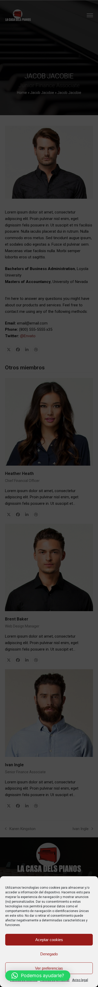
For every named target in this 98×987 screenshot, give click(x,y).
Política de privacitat (55, 980)
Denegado (49, 954)
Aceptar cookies (49, 939)
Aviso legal (80, 980)
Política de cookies (24, 980)
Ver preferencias (49, 968)
